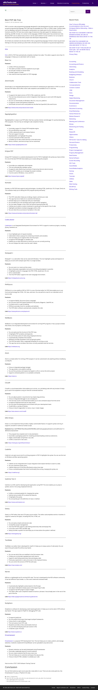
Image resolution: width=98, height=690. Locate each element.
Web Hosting (73, 184)
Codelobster (8, 225)
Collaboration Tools (75, 82)
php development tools (32, 678)
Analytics (72, 69)
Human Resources (74, 114)
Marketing (72, 119)
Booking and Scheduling (76, 72)
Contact (93, 687)
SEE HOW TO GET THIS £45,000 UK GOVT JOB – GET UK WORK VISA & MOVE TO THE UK (80, 50)
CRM (70, 90)
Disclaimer (73, 687)
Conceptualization (74, 85)
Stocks (71, 173)
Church (71, 80)
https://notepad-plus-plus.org (16, 278)
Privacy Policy (73, 54)
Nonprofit (72, 132)
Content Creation (74, 87)
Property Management (76, 153)
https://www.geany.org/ (14, 533)
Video (71, 181)
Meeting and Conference (76, 121)
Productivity (85, 3)
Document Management (76, 100)
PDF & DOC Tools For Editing (77, 140)
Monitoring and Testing (76, 127)
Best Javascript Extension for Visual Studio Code (18, 681)
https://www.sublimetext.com (16, 502)
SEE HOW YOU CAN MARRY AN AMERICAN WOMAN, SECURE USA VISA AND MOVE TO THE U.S (79, 43)
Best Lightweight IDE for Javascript (15, 679)
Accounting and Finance (76, 64)
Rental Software (74, 158)
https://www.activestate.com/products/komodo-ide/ (23, 213)
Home (34, 3)
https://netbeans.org (14, 346)
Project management (75, 150)
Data (70, 93)
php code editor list (21, 678)
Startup (71, 171)
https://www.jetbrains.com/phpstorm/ (19, 311)
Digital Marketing (74, 98)
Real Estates (73, 155)
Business (43, 3)
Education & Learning (63, 3)
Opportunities (73, 134)
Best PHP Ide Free (11, 678)
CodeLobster (9, 220)
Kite (6, 49)
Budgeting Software (75, 74)
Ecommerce (73, 106)
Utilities (71, 179)
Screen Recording (74, 160)
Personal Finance (74, 142)
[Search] (88, 11)
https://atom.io (12, 376)
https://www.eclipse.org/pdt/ (16, 176)
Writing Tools (73, 189)
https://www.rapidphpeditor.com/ (17, 144)
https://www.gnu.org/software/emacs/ (19, 443)
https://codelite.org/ (14, 472)
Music (71, 129)
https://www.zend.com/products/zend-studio (20, 107)
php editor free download (45, 678)
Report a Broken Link (62, 687)
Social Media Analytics (76, 168)
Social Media (73, 166)
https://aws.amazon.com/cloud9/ (17, 411)
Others (8, 676)
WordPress (72, 186)
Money (71, 124)
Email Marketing (74, 111)
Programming (75, 3)
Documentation (74, 103)
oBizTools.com (9, 2)
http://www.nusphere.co (15, 632)
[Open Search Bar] (92, 3)
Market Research (74, 116)
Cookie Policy (85, 687)
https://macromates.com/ (15, 565)
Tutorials (72, 176)
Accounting (72, 61)
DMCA (79, 687)
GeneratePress (26, 687)
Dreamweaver (10, 635)
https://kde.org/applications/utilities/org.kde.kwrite (23, 596)
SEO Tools (72, 163)
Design (52, 3)
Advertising (72, 67)
